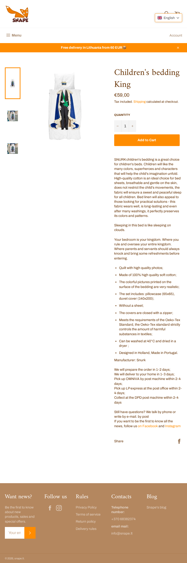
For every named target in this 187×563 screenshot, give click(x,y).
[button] (168, 18)
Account (175, 35)
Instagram (173, 426)
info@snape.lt (121, 533)
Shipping (139, 101)
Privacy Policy (86, 507)
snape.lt (19, 558)
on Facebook (148, 426)
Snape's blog (156, 507)
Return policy (86, 521)
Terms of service (88, 514)
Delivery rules (86, 529)
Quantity (122, 115)
